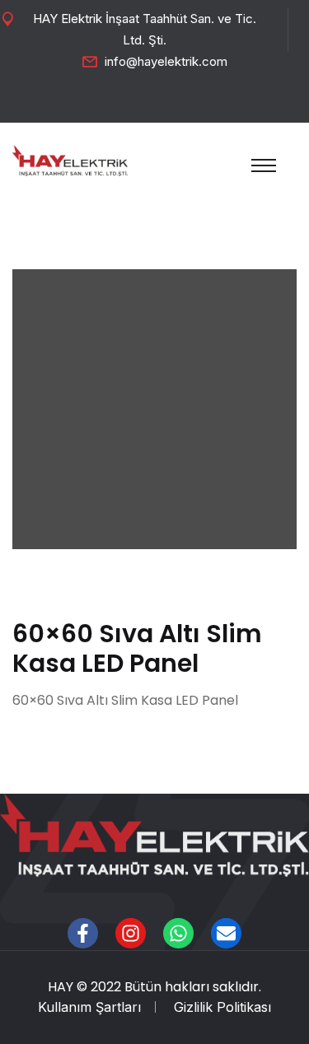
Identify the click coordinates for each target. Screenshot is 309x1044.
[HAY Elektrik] (70, 159)
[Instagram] (130, 933)
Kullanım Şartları (89, 1007)
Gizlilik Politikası (222, 1007)
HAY (60, 986)
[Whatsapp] (178, 933)
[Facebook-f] (83, 933)
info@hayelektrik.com (166, 61)
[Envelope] (226, 933)
